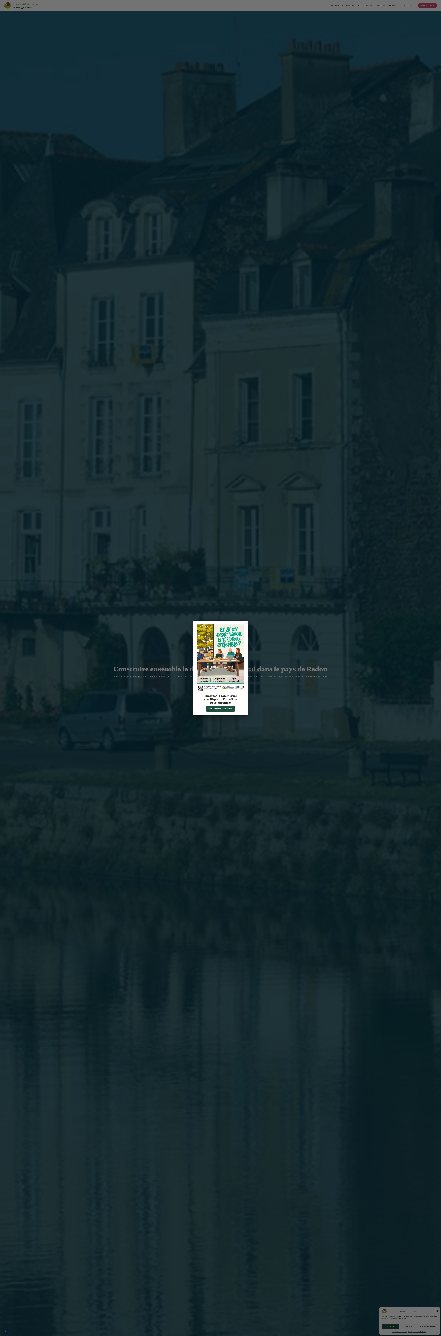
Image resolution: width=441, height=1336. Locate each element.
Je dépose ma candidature (220, 708)
